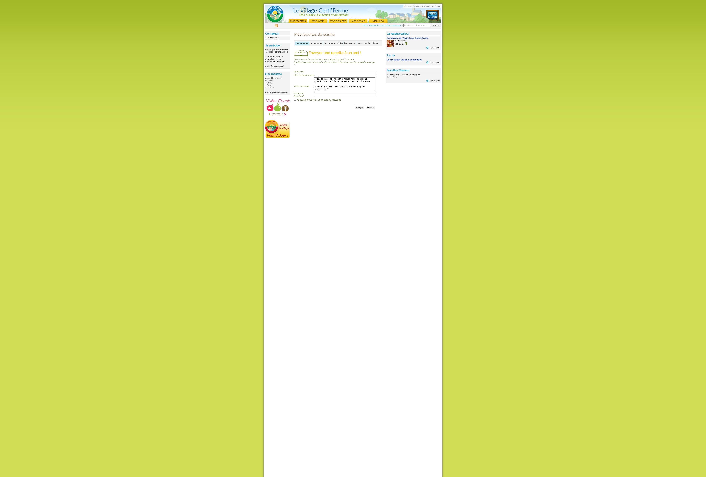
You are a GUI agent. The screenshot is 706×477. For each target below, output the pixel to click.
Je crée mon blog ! (275, 66)
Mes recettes (298, 20)
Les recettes (301, 43)
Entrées (269, 83)
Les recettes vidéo (333, 43)
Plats (268, 85)
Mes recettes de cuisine (314, 34)
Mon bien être (338, 20)
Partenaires (427, 6)
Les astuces (316, 43)
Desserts (270, 87)
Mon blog (378, 20)
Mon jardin (318, 20)
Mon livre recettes (274, 57)
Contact (416, 6)
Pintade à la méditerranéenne (403, 74)
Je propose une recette (277, 49)
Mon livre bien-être (275, 61)
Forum (407, 6)
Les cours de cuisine (367, 43)
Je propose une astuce (277, 52)
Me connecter (272, 38)
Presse (438, 6)
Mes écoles (358, 20)
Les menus (349, 43)
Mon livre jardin (273, 59)
